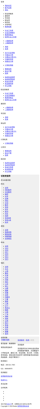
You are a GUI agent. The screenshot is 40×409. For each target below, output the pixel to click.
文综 (6, 203)
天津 (6, 275)
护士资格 (8, 86)
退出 (6, 10)
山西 (6, 288)
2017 (6, 252)
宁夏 (6, 299)
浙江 (6, 286)
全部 (6, 188)
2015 (6, 256)
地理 (6, 216)
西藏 (6, 331)
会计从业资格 (10, 53)
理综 (6, 201)
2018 (6, 250)
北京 (6, 269)
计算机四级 (9, 65)
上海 (6, 271)
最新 (7, 340)
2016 (6, 254)
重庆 (6, 273)
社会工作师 (9, 30)
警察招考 (8, 69)
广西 (6, 303)
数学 (6, 205)
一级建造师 (9, 41)
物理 (6, 194)
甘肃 (6, 327)
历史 (6, 214)
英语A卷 (8, 220)
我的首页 (8, 5)
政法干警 (8, 71)
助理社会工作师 (10, 37)
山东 (6, 277)
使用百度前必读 (23, 406)
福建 (6, 290)
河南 (6, 280)
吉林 (6, 295)
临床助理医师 (10, 79)
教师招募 (8, 27)
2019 (6, 248)
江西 (6, 312)
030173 (9, 404)
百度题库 (21, 340)
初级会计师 (9, 61)
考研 (6, 47)
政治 (6, 211)
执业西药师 (9, 83)
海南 (6, 318)
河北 (6, 329)
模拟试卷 (8, 234)
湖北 (6, 282)
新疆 (6, 301)
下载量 (3, 340)
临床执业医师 (10, 77)
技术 (6, 222)
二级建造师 (9, 43)
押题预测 (8, 236)
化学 (6, 196)
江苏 (6, 284)
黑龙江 (7, 308)
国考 (6, 73)
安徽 (6, 293)
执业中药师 (9, 81)
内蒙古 (7, 297)
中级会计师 (9, 55)
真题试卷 (8, 232)
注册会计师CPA (10, 57)
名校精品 (8, 238)
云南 (6, 321)
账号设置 (8, 8)
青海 (6, 325)
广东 (6, 314)
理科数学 (8, 190)
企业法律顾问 (10, 33)
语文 (6, 209)
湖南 (6, 316)
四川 (6, 323)
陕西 (6, 310)
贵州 (6, 334)
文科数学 (8, 192)
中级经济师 (9, 59)
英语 (6, 207)
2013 (6, 259)
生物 (6, 198)
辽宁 (6, 306)
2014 (6, 257)
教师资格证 (9, 35)
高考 (6, 49)
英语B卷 (8, 218)
